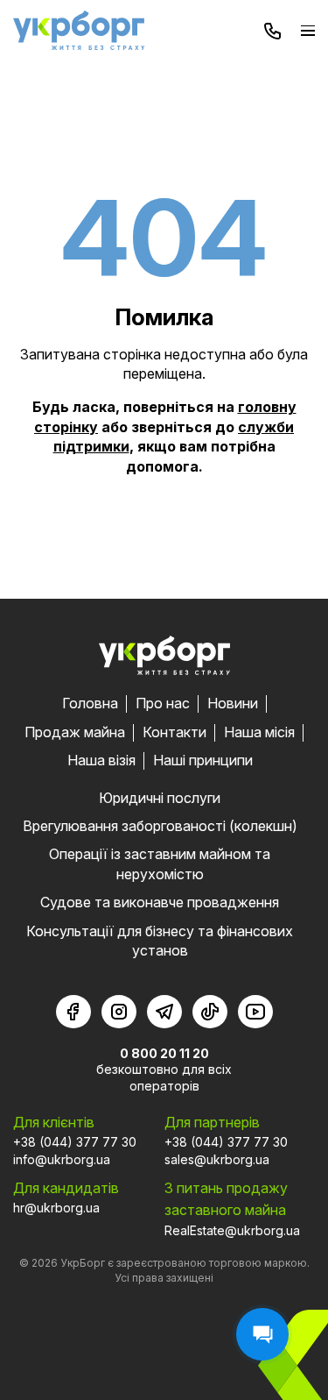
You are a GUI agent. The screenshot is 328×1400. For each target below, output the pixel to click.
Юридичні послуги (159, 798)
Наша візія (101, 760)
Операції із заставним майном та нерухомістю (159, 863)
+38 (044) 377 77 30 (74, 1141)
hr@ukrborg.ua (56, 1207)
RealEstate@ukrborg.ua (232, 1230)
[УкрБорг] (78, 30)
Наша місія (259, 732)
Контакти (174, 732)
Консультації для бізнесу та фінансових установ (159, 940)
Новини (232, 703)
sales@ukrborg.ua (216, 1159)
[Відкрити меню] (308, 30)
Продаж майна (74, 732)
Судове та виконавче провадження (159, 902)
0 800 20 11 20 (164, 1053)
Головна (90, 703)
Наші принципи (203, 760)
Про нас (163, 703)
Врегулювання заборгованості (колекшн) (160, 826)
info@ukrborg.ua (61, 1159)
